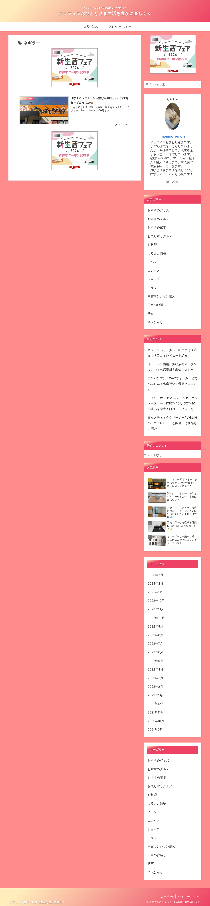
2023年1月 (155, 592)
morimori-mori (173, 136)
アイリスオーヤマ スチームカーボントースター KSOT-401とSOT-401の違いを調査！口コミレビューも (173, 403)
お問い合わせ (167, 896)
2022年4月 (155, 669)
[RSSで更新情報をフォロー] (177, 181)
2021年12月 (156, 704)
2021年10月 (156, 721)
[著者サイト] (168, 181)
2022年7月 (155, 643)
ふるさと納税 (157, 253)
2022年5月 (155, 661)
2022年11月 (156, 609)
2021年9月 (155, 729)
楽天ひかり (155, 322)
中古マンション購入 (161, 296)
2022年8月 (155, 635)
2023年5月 (155, 575)
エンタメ (154, 270)
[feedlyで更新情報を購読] (172, 181)
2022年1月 (155, 695)
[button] (198, 84)
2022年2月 (155, 686)
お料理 (152, 245)
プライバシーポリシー (188, 896)
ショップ (154, 279)
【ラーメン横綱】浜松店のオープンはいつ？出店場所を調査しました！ (172, 366)
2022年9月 (155, 626)
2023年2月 (155, 583)
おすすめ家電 (157, 227)
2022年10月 (156, 618)
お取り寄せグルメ (160, 236)
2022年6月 (155, 652)
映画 (151, 313)
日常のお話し (157, 305)
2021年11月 (156, 712)
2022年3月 (155, 678)
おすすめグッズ (158, 210)
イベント (154, 262)
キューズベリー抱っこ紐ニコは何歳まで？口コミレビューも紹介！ (172, 352)
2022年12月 (156, 601)
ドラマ (152, 288)
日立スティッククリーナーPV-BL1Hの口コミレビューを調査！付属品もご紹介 (172, 423)
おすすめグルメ (158, 219)
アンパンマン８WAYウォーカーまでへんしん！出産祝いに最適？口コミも (172, 383)
